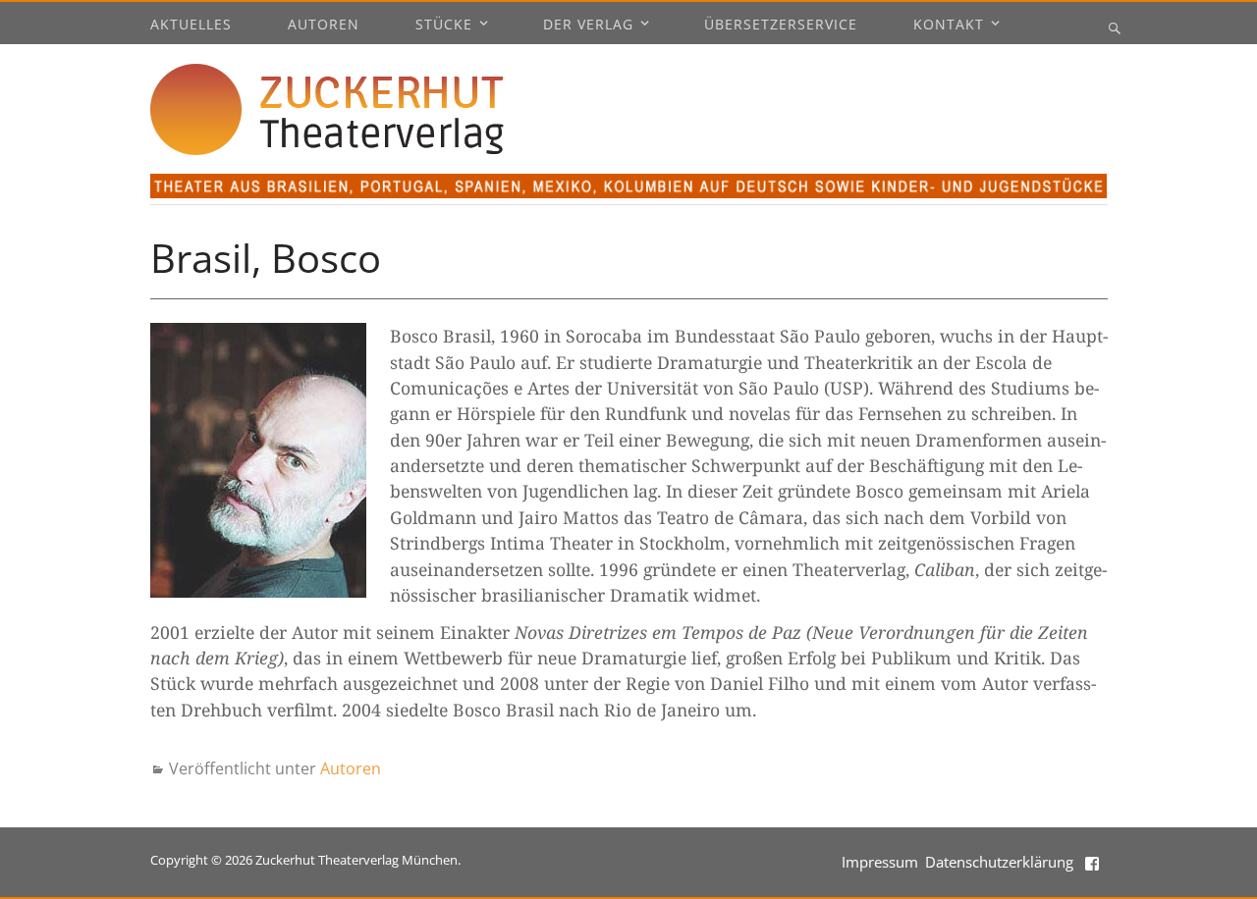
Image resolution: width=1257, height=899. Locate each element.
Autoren (323, 25)
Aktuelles (191, 25)
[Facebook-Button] (1094, 862)
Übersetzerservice (780, 25)
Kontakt (948, 25)
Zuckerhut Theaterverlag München (356, 860)
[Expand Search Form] (1114, 27)
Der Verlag (588, 25)
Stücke (443, 25)
